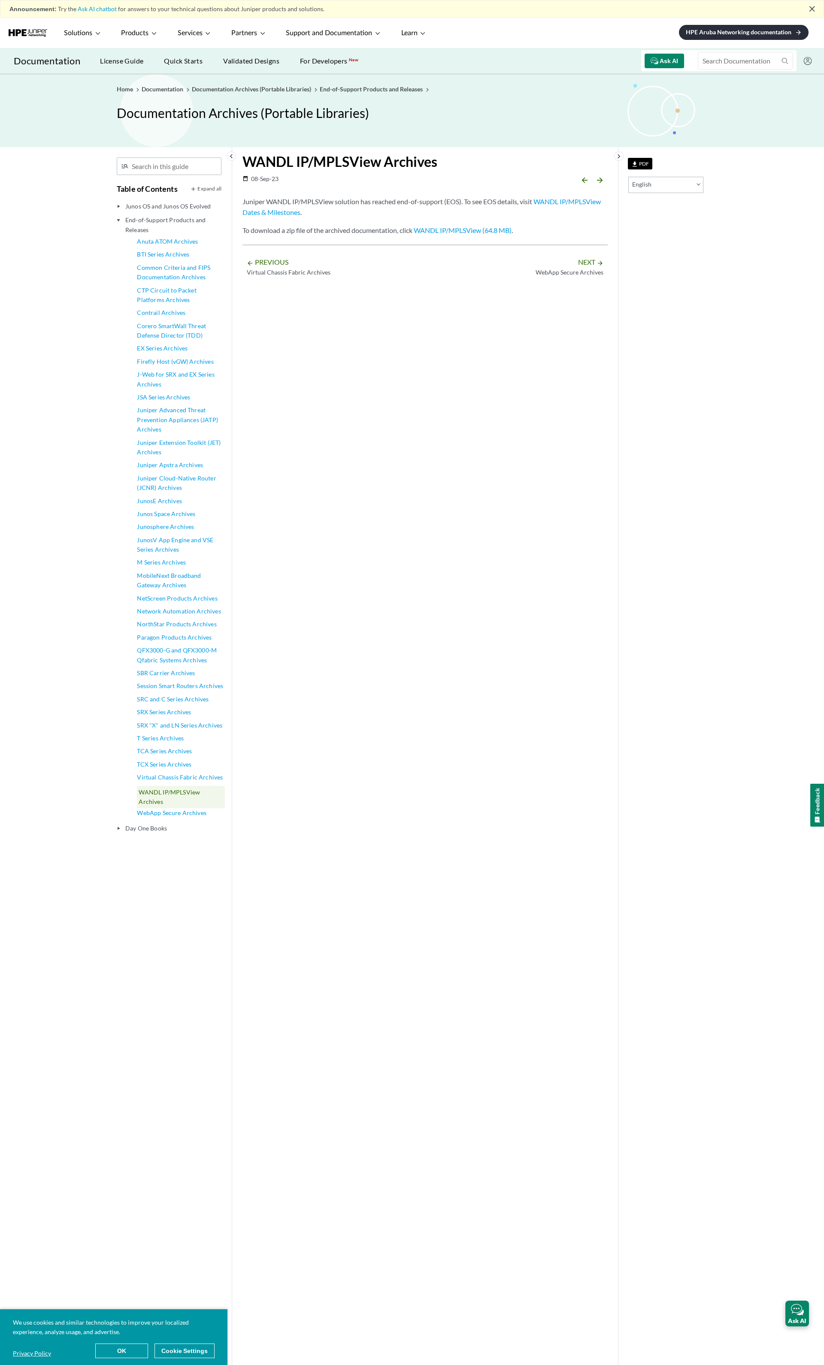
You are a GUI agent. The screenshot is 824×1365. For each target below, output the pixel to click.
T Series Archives (160, 738)
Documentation (47, 60)
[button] (797, 1313)
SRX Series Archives (164, 712)
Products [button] (134, 33)
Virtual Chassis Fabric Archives (180, 777)
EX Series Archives (162, 348)
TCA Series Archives (164, 751)
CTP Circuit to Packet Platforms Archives (166, 295)
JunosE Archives (159, 500)
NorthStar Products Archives (176, 624)
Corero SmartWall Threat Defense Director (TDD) (171, 330)
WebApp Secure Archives (171, 812)
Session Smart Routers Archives (180, 685)
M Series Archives (161, 562)
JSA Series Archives (163, 397)
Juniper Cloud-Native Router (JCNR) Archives (176, 482)
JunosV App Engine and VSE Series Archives (175, 544)
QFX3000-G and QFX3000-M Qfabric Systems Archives (177, 654)
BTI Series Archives (163, 254)
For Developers (329, 61)
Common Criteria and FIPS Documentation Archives (173, 272)
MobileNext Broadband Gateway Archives (169, 580)
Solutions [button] (78, 33)
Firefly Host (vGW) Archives (175, 361)
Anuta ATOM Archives (167, 241)
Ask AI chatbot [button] (97, 8)
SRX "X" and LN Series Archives (179, 725)
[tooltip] (640, 163)
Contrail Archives (161, 312)
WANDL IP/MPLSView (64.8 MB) (463, 230)
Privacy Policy (32, 1353)
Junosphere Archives (165, 526)
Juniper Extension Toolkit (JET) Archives (179, 447)
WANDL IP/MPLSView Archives (169, 796)
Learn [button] (409, 33)
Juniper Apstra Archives (170, 464)
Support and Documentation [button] (329, 33)
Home (125, 89)
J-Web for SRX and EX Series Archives (175, 379)
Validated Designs (251, 61)
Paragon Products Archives (174, 637)
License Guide (121, 61)
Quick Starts (183, 61)
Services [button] (190, 33)
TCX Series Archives (164, 764)
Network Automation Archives (179, 611)
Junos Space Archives (166, 513)
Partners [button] (244, 33)
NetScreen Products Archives (177, 598)
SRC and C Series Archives (173, 699)
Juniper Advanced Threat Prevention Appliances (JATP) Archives (177, 419)
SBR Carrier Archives (166, 672)
